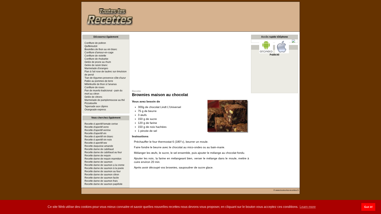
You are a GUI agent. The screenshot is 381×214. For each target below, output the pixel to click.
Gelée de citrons (93, 97)
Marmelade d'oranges (96, 68)
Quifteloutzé (91, 46)
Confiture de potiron (95, 43)
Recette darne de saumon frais (101, 181)
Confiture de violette (95, 55)
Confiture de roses (94, 87)
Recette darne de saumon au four (103, 171)
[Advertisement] (190, 59)
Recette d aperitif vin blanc (99, 136)
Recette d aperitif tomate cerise (101, 123)
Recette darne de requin (98, 155)
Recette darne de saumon (99, 161)
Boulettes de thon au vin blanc (101, 49)
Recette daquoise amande (99, 146)
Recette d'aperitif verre (97, 127)
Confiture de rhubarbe (96, 58)
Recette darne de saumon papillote (103, 184)
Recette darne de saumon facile (102, 177)
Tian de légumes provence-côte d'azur (105, 77)
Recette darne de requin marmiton (103, 158)
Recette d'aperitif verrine (98, 130)
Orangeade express (95, 109)
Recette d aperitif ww (96, 142)
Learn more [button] (308, 206)
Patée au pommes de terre (99, 81)
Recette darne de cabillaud (99, 149)
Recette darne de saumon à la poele (104, 168)
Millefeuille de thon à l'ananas (101, 84)
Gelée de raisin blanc (96, 65)
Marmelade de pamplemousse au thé (105, 100)
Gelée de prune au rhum (98, 62)
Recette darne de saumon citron (102, 174)
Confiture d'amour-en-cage (99, 52)
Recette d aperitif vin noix (98, 139)
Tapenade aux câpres (96, 106)
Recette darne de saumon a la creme (104, 165)
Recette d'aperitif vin (95, 133)
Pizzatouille (91, 103)
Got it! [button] (368, 206)
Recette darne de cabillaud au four (103, 152)
